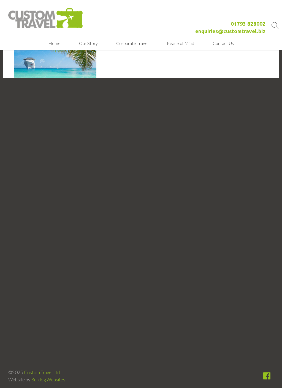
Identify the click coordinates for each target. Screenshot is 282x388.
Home (54, 43)
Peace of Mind (180, 43)
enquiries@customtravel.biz (230, 31)
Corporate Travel (132, 43)
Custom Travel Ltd (42, 372)
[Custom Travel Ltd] (45, 18)
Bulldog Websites (48, 379)
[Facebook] (266, 377)
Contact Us (223, 43)
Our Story (88, 43)
